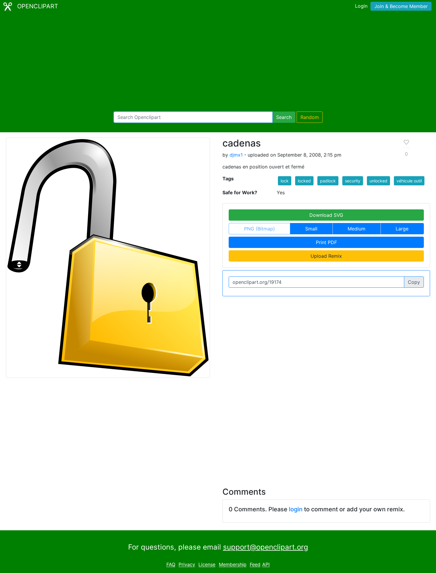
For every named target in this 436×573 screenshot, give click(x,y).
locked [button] (304, 180)
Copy (414, 282)
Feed (255, 565)
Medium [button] (356, 229)
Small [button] (311, 229)
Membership (232, 565)
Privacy (187, 565)
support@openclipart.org (265, 547)
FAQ (170, 565)
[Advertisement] (218, 62)
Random (309, 117)
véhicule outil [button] (409, 180)
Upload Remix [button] (326, 256)
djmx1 (236, 155)
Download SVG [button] (326, 215)
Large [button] (402, 229)
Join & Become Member (401, 6)
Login (361, 6)
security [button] (352, 180)
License (206, 565)
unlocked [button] (378, 180)
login (296, 509)
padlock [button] (328, 180)
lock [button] (285, 180)
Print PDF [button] (326, 242)
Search (284, 117)
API (266, 565)
